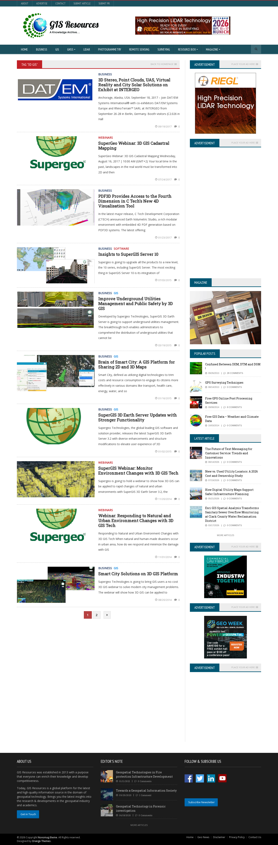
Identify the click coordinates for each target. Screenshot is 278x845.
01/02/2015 (165, 451)
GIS (57, 49)
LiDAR (86, 49)
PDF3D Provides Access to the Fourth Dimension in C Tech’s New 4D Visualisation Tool (135, 200)
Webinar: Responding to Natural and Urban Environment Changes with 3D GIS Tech (135, 520)
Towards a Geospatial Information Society (146, 790)
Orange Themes (41, 841)
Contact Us (254, 837)
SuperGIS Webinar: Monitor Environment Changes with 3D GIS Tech (138, 470)
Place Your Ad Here (243, 64)
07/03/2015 (165, 280)
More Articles (225, 535)
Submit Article (82, 3)
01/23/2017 (165, 237)
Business (41, 49)
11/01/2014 (165, 557)
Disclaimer (219, 837)
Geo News (203, 837)
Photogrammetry (109, 49)
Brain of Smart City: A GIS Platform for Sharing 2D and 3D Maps (136, 364)
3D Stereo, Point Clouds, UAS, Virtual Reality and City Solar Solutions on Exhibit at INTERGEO (134, 84)
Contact (60, 3)
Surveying (164, 49)
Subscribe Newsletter (201, 802)
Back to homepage (162, 64)
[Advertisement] (224, 713)
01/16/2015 (165, 398)
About (24, 3)
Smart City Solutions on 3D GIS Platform (138, 573)
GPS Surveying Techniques (224, 382)
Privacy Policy (237, 837)
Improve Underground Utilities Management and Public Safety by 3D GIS (135, 303)
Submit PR (104, 3)
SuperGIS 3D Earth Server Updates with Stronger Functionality (137, 417)
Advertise (41, 3)
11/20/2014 (165, 499)
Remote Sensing (139, 49)
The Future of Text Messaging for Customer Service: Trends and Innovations (228, 453)
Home (24, 49)
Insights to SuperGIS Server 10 (128, 254)
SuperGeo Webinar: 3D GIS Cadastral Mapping (133, 145)
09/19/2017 (165, 126)
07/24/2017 (165, 179)
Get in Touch (28, 814)
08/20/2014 (165, 600)
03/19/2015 (165, 345)
